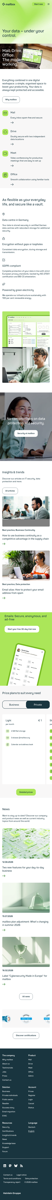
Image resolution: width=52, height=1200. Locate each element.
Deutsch (31, 1127)
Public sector (7, 1099)
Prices (31, 1091)
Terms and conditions (12, 1178)
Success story (8, 1108)
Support (5, 1147)
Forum (5, 1151)
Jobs (4, 1072)
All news (26, 996)
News (4, 1139)
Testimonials (7, 1068)
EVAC (4, 1116)
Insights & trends (9, 1135)
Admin (31, 1076)
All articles (10, 491)
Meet (30, 1068)
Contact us (6, 1080)
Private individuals (10, 1095)
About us (6, 1064)
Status (31, 1108)
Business (14, 704)
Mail (30, 1060)
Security (6, 1127)
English (31, 1131)
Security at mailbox (26, 433)
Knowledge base (8, 1143)
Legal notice (21, 1175)
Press (4, 1076)
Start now (38, 4)
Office (30, 1072)
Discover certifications (26, 1035)
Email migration (8, 1112)
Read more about (26, 547)
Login (30, 1099)
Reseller (5, 1103)
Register (31, 1095)
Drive (30, 1064)
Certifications (8, 1131)
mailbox (8, 4)
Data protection (31, 1178)
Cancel (31, 1103)
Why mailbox (11, 99)
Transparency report (11, 1182)
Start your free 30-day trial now (22, 629)
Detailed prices (26, 792)
